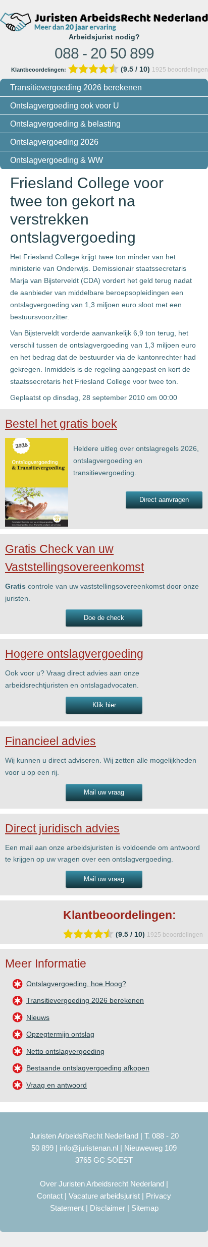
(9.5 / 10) (81, 69)
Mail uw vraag (104, 792)
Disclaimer (107, 1208)
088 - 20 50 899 (104, 53)
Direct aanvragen (164, 499)
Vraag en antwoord (56, 1085)
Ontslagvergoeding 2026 (54, 142)
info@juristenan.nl (89, 1148)
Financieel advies (50, 741)
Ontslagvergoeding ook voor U (64, 105)
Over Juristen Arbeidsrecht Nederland (102, 1183)
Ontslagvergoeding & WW (56, 160)
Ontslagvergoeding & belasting (65, 124)
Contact (50, 1196)
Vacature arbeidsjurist (104, 1196)
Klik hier (104, 705)
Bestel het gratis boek (61, 423)
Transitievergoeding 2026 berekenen (76, 87)
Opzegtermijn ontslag (60, 1034)
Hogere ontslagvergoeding (74, 653)
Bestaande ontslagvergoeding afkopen (87, 1068)
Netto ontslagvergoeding (65, 1051)
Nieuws (37, 1017)
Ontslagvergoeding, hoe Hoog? (76, 984)
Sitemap (145, 1208)
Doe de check (104, 617)
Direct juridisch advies (62, 828)
